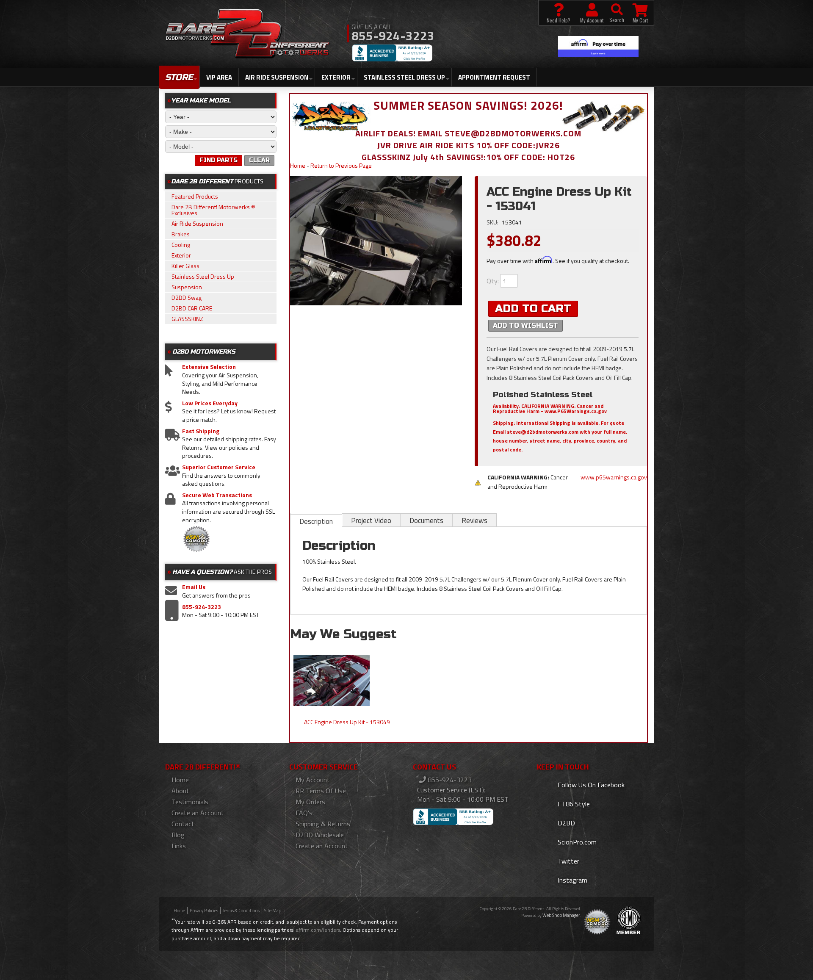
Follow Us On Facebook (590, 785)
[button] (616, 13)
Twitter (567, 861)
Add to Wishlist (525, 325)
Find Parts (218, 160)
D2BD (565, 823)
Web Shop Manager (561, 915)
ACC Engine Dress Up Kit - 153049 (347, 721)
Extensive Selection (209, 367)
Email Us (193, 587)
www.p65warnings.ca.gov (614, 477)
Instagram (571, 880)
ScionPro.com (576, 842)
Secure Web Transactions (217, 495)
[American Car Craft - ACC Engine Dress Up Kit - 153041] (376, 240)
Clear (259, 160)
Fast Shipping (200, 431)
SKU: (493, 222)
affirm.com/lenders (318, 930)
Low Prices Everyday (210, 403)
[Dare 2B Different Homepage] (247, 35)
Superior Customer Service (218, 467)
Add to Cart (533, 308)
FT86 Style (573, 804)
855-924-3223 (201, 607)
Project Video (371, 520)
